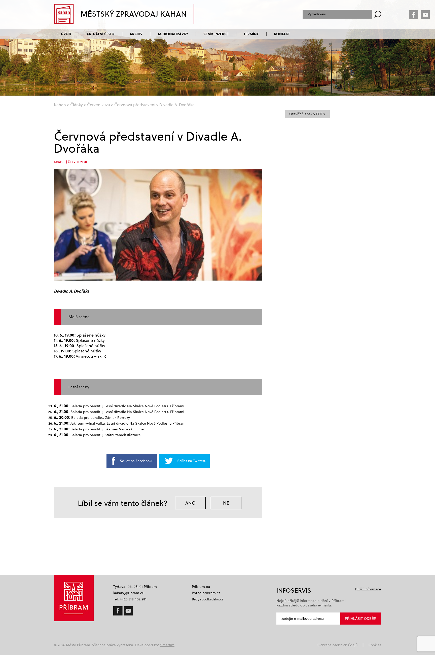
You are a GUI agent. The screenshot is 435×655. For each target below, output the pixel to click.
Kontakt (282, 33)
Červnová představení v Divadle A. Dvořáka (154, 105)
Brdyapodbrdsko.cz (207, 599)
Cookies (375, 644)
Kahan (60, 105)
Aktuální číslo (100, 33)
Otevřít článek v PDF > (307, 113)
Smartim (167, 644)
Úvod (66, 33)
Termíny (251, 33)
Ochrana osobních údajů (337, 644)
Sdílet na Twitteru (191, 460)
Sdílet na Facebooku (136, 460)
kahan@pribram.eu (128, 592)
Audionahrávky (173, 33)
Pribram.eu (201, 586)
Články (76, 105)
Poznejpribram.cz (206, 592)
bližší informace (368, 589)
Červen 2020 (98, 105)
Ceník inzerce (216, 33)
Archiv (136, 33)
